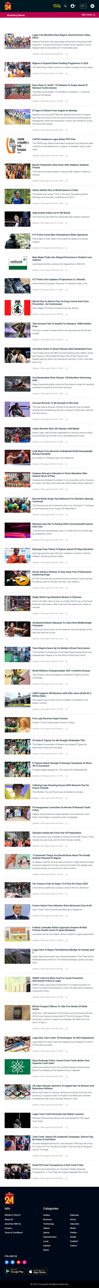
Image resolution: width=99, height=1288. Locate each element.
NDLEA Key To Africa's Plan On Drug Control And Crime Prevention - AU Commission (60, 302)
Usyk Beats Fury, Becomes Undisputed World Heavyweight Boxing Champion (62, 452)
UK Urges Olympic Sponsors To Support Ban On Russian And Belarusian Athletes (63, 1087)
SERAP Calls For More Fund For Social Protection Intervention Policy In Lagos (57, 979)
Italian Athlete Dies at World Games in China (55, 190)
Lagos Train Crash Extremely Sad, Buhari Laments (58, 1114)
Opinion (46, 1245)
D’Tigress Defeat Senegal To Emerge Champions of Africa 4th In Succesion (62, 764)
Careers (8, 1228)
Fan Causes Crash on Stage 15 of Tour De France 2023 (60, 883)
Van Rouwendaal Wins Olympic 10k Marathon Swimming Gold (61, 379)
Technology (48, 1224)
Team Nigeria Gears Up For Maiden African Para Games (61, 648)
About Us (9, 1219)
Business (47, 1219)
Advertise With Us (13, 1224)
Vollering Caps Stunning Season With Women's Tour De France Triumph (60, 786)
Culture (73, 1245)
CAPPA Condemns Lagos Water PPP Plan (54, 139)
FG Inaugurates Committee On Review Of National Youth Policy (61, 808)
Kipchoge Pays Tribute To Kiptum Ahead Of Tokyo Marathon (62, 549)
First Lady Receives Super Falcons (50, 718)
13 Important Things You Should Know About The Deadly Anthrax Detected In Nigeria (61, 856)
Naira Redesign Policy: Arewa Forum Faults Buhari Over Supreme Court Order (61, 1062)
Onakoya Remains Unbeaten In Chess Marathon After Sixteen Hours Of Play (59, 474)
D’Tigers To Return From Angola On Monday (54, 110)
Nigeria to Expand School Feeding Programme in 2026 (60, 63)
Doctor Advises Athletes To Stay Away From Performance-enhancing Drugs (62, 573)
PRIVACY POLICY (13, 1215)
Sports (46, 1232)
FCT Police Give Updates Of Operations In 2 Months (58, 279)
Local (45, 1241)
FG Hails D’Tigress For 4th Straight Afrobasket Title (58, 740)
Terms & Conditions (14, 1232)
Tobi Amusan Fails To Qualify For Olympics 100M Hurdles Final (61, 325)
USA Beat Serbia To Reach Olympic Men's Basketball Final (62, 349)
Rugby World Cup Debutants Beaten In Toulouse (56, 597)
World (46, 1250)
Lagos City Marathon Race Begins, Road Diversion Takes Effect (61, 36)
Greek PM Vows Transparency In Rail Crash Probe (57, 1165)
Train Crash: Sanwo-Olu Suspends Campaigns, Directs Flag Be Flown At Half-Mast (62, 1138)
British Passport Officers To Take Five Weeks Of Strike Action (59, 1007)
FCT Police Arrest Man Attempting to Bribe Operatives (60, 234)
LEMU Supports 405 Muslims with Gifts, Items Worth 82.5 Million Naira (61, 694)
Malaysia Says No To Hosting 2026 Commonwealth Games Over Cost (62, 525)
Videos (46, 1228)
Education (74, 1224)
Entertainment (49, 1237)
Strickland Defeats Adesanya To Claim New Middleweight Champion (62, 624)
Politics (46, 1215)
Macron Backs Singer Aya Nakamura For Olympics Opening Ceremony (62, 500)
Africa (73, 1219)
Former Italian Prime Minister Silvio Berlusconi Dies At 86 (62, 905)
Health (73, 1237)
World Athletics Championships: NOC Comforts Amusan (61, 670)
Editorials (74, 1215)
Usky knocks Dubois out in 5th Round (51, 212)
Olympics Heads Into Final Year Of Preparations (56, 832)
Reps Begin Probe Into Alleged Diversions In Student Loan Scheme (62, 258)
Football (74, 1241)
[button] (73, 6)
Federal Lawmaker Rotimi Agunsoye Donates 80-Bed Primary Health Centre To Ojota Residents (59, 928)
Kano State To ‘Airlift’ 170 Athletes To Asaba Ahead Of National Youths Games (59, 86)
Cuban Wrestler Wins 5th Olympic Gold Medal (55, 428)
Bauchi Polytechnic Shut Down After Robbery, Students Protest (60, 166)
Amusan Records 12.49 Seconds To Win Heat (55, 403)
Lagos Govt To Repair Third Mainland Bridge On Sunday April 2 (63, 951)
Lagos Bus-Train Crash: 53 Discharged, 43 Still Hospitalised (63, 1037)
